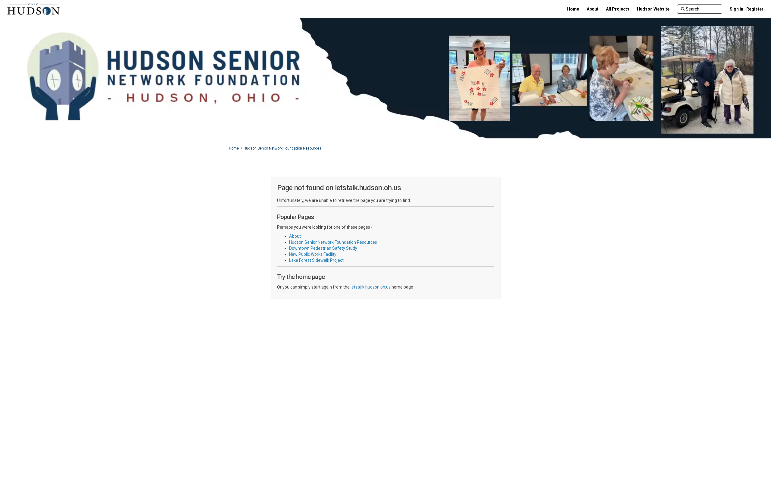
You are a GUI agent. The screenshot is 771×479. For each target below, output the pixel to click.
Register (754, 9)
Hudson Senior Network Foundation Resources (282, 148)
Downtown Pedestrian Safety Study (323, 248)
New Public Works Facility (312, 254)
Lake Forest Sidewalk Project (316, 260)
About (295, 236)
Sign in (736, 9)
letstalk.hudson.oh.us (371, 287)
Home (234, 148)
